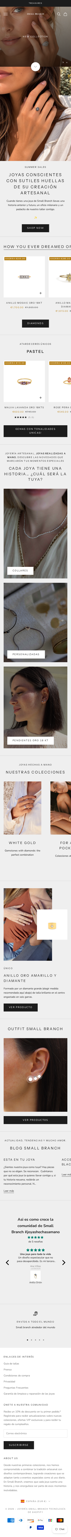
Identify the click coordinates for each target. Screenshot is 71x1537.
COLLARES (20, 570)
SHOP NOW (35, 228)
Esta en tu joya (19, 1159)
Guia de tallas (11, 1363)
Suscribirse (19, 1445)
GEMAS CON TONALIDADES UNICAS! (35, 431)
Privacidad (9, 1381)
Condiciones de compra (17, 1375)
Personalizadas (26, 654)
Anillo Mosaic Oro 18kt (24, 302)
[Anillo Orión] (35, 1276)
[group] (35, 37)
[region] (35, 37)
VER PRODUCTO (20, 1007)
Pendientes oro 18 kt (31, 740)
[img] (35, 1237)
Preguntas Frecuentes (16, 1387)
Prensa (7, 1369)
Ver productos (35, 1120)
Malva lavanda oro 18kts (24, 407)
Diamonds (35, 323)
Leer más (9, 1191)
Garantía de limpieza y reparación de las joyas (29, 1393)
